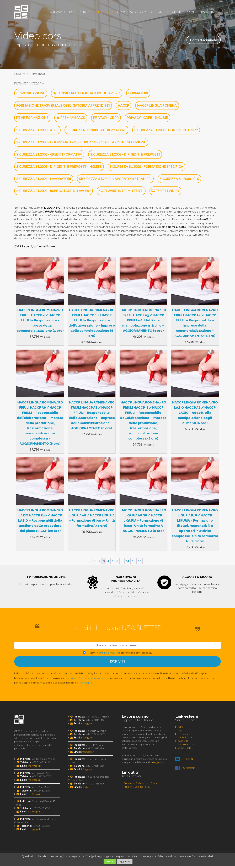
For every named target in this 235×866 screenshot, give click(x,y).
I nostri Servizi (79, 12)
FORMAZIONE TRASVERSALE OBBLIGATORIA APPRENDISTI (63, 105)
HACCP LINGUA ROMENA (157, 105)
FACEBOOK (188, 768)
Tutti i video (167, 191)
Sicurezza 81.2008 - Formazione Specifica (146, 166)
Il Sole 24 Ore (185, 737)
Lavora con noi (140, 12)
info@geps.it (86, 682)
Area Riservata (208, 12)
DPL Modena (184, 733)
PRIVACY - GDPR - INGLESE (147, 117)
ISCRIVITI (117, 661)
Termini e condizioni (97, 677)
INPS (180, 727)
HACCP (123, 105)
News (121, 12)
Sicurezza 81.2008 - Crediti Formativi (49, 154)
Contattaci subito (203, 40)
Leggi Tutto (124, 861)
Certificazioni (183, 12)
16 (139, 561)
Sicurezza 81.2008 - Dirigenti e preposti (125, 154)
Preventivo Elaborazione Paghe (141, 783)
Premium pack (72, 117)
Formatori (138, 93)
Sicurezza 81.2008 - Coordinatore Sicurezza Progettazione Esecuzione (81, 142)
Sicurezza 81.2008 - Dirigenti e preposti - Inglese (59, 166)
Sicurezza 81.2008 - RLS (179, 179)
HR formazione (34, 117)
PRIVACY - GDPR (106, 117)
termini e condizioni (108, 652)
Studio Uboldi (184, 747)
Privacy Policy (77, 677)
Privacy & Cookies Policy (137, 786)
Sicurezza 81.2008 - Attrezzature (96, 130)
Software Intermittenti (121, 191)
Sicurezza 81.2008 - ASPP (37, 130)
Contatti (162, 12)
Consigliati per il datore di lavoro (88, 93)
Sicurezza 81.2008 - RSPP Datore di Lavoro (53, 191)
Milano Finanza (186, 744)
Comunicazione (30, 93)
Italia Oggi (183, 740)
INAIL (181, 730)
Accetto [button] (110, 861)
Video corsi (105, 12)
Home (18, 73)
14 (127, 561)
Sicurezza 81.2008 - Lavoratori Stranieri (115, 179)
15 (133, 561)
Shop (27, 73)
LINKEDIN (187, 758)
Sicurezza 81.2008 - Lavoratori (43, 179)
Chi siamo (57, 12)
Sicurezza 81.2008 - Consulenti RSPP (166, 130)
